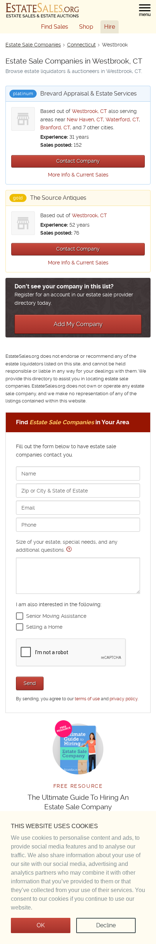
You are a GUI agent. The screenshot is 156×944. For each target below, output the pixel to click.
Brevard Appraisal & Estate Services (88, 93)
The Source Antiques (58, 197)
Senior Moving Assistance (56, 616)
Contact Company (78, 161)
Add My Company (78, 324)
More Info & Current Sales (78, 175)
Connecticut (81, 45)
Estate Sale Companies (33, 45)
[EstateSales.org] (42, 10)
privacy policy (123, 698)
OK (41, 925)
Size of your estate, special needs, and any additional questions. (67, 546)
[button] (145, 10)
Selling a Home (44, 627)
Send (30, 683)
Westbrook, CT (89, 111)
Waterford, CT (122, 119)
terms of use (87, 698)
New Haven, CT (85, 119)
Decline (106, 925)
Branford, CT (55, 127)
